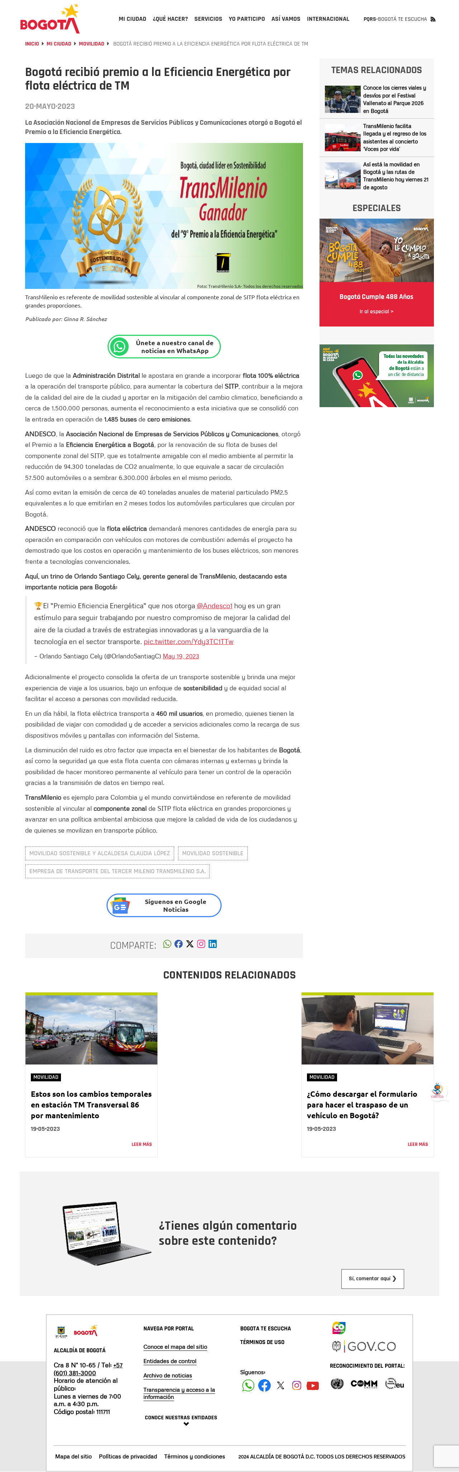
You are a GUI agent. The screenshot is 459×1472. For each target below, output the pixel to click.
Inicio (32, 44)
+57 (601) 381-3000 (88, 1369)
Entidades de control (170, 1360)
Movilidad (91, 44)
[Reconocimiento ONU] (337, 1383)
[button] (167, 945)
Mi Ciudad (59, 44)
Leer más (142, 1144)
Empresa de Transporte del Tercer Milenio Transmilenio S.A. (117, 871)
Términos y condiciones (194, 1456)
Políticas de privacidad (128, 1456)
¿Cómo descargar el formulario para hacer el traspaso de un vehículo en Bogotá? (362, 1104)
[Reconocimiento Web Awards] (394, 1383)
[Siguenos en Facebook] (248, 1385)
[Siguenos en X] (280, 1385)
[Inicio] (50, 18)
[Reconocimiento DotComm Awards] (364, 1383)
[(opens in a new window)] (201, 945)
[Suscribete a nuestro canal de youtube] (313, 1385)
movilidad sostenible (212, 853)
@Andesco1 (214, 605)
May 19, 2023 (181, 656)
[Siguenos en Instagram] (296, 1385)
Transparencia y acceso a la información (179, 1393)
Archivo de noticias (167, 1375)
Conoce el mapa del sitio (175, 1346)
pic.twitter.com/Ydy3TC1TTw (188, 641)
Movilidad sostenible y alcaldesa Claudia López (99, 853)
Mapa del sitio (73, 1456)
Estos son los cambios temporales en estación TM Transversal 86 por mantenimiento (91, 1104)
